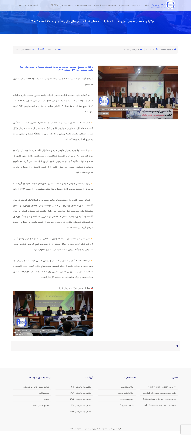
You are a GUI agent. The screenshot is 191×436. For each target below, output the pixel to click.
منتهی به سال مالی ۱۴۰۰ (80, 411)
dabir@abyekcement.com (156, 405)
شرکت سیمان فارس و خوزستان (36, 387)
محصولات (125, 5)
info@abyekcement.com (152, 399)
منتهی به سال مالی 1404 (81, 387)
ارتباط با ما (68, 5)
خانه (146, 5)
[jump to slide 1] (15, 332)
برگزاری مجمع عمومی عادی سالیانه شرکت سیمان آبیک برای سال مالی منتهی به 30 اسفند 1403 (92, 22)
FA (52, 5)
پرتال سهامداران (126, 399)
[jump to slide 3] (21, 332)
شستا (46, 399)
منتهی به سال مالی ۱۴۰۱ (81, 405)
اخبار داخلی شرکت (131, 49)
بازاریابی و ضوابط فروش (106, 5)
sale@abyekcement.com (154, 393)
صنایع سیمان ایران (41, 405)
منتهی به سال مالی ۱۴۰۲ (80, 399)
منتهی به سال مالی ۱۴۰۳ (80, 393)
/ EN (56, 5)
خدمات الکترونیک (126, 405)
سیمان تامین (43, 393)
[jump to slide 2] (18, 332)
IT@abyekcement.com (158, 387)
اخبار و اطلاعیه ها (84, 5)
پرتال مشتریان (127, 387)
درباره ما (136, 5)
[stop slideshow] (24, 332)
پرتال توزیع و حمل (125, 393)
